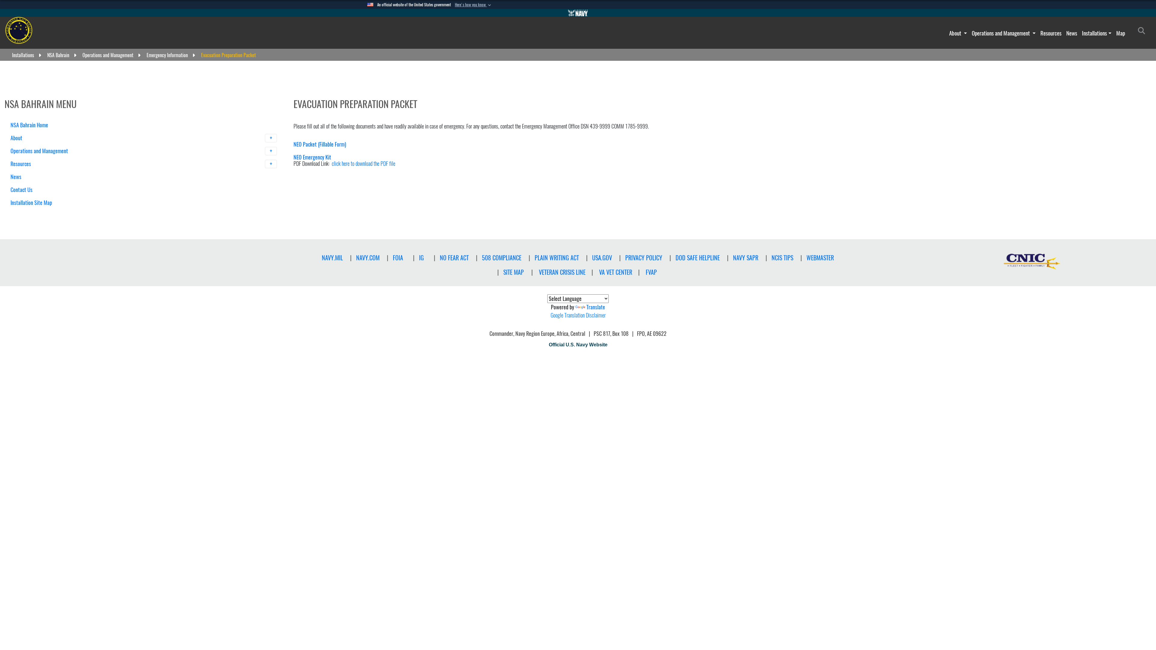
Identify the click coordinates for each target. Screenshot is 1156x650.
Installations (1094, 33)
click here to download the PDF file (363, 163)
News (1071, 33)
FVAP (651, 272)
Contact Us (22, 189)
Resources (1050, 33)
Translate (595, 307)
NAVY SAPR (745, 258)
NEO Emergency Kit (312, 157)
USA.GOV (602, 258)
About (955, 33)
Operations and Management (1001, 33)
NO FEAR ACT (454, 258)
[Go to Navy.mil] (578, 13)
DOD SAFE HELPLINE (698, 258)
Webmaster (820, 258)
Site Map (513, 272)
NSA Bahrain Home (29, 125)
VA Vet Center (615, 272)
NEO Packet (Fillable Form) (320, 144)
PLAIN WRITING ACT (557, 258)
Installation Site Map (31, 202)
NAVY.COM (368, 258)
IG (421, 258)
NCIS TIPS (782, 258)
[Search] (42, 213)
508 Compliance (501, 258)
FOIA (398, 258)
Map (1120, 33)
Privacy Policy (643, 258)
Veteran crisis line (562, 272)
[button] (473, 5)
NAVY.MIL (332, 258)
